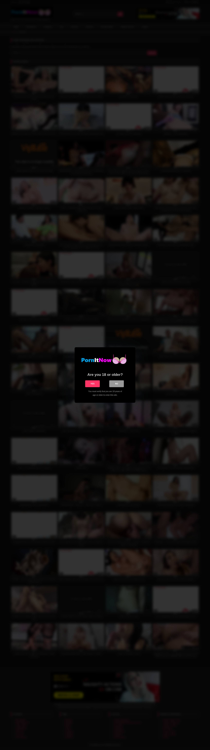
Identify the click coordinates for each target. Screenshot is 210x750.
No (116, 384)
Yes (93, 384)
